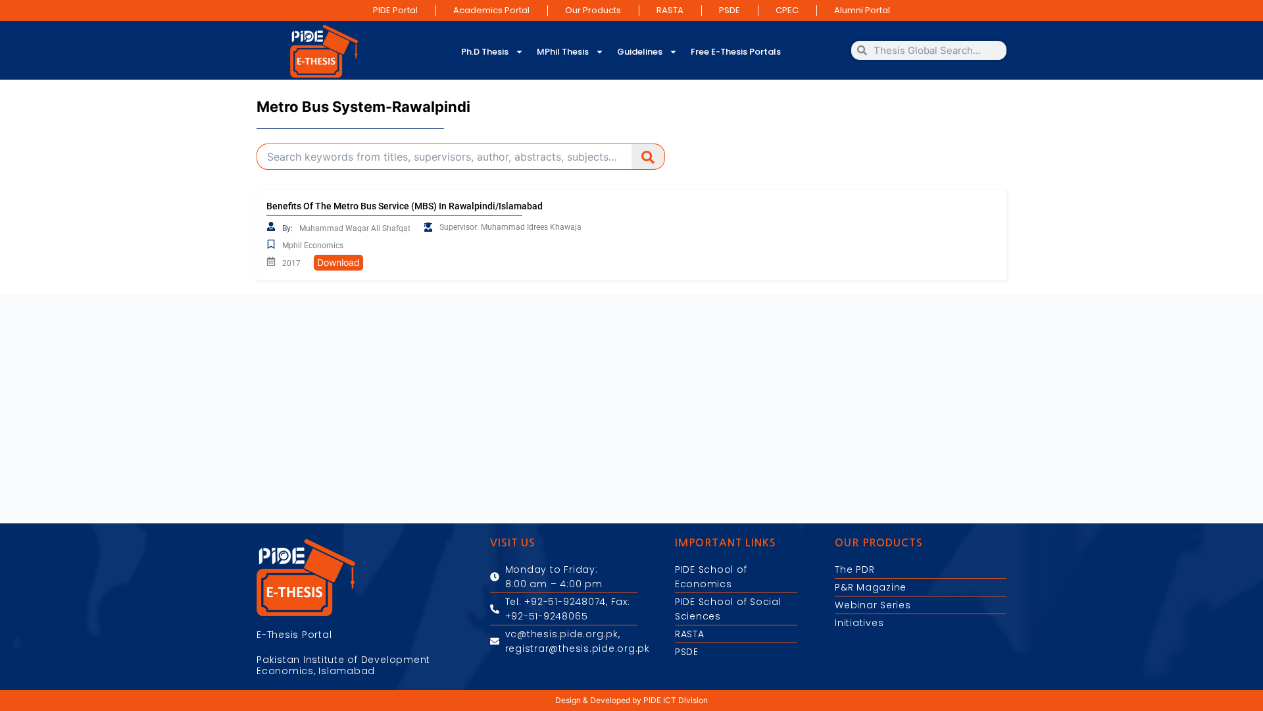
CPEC (787, 10)
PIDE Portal (395, 10)
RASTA (669, 10)
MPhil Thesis (563, 51)
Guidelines (639, 51)
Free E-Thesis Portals (736, 51)
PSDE (729, 10)
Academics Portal (491, 10)
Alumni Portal (862, 10)
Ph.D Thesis (484, 51)
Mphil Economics (312, 245)
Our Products (593, 10)
